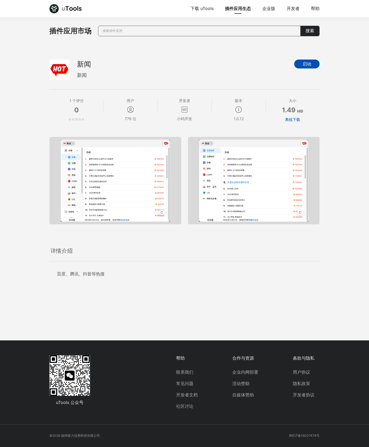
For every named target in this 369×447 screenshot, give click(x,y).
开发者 (293, 8)
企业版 (268, 8)
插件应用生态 (238, 8)
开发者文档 (187, 394)
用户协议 (301, 372)
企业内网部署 (245, 372)
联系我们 (184, 372)
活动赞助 (241, 383)
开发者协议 (303, 394)
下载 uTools (202, 8)
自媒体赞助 (243, 394)
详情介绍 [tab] (62, 251)
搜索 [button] (310, 30)
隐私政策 (301, 383)
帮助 (315, 8)
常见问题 (184, 383)
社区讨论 (184, 406)
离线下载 (292, 119)
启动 (307, 64)
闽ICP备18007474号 (304, 435)
